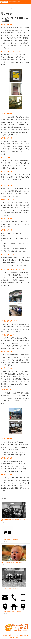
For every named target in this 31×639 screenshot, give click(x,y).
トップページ (4, 8)
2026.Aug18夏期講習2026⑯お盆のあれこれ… (11, 588)
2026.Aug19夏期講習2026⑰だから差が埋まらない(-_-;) (13, 562)
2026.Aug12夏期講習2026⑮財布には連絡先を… (12, 611)
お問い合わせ (2, 619)
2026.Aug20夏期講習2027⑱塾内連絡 (9, 539)
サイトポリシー (4, 619)
